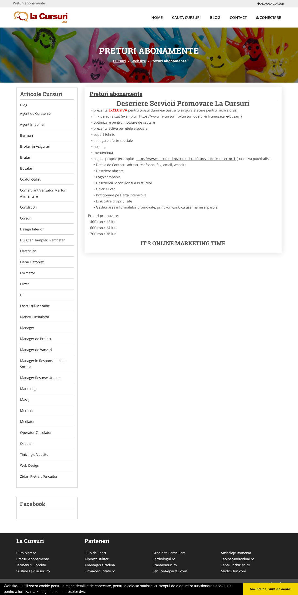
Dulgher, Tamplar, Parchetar (42, 240)
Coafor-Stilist (30, 179)
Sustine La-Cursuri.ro (33, 571)
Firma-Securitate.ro (100, 571)
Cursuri (119, 61)
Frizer (24, 284)
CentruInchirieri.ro (235, 565)
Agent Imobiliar (32, 124)
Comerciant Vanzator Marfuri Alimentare (43, 193)
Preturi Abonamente (32, 559)
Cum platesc (26, 552)
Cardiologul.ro (163, 559)
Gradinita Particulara (169, 552)
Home (157, 17)
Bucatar (26, 168)
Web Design (29, 465)
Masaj (25, 399)
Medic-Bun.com (233, 571)
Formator (27, 273)
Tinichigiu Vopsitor (35, 454)
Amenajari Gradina (100, 565)
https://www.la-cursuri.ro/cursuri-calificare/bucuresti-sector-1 (186, 158)
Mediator (27, 421)
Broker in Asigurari (35, 146)
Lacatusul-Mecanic (35, 305)
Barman (26, 135)
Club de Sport (95, 552)
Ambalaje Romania (236, 552)
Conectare (270, 17)
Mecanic (26, 410)
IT (21, 294)
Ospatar (26, 443)
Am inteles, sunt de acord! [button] (270, 589)
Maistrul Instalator (34, 316)
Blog (215, 17)
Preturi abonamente (116, 93)
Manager (27, 327)
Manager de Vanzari (36, 349)
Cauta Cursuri (186, 17)
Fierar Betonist (32, 262)
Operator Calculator (36, 432)
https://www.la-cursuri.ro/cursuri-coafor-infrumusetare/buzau (189, 116)
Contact (238, 17)
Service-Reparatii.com (169, 571)
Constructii (28, 207)
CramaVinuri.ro (164, 565)
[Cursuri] (43, 16)
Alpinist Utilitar (96, 559)
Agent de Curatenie (35, 113)
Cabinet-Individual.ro (237, 559)
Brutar (25, 157)
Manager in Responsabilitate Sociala (42, 363)
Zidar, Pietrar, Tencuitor (39, 476)
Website (139, 61)
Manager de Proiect (35, 338)
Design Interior (32, 229)
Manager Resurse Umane (40, 377)
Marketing (28, 388)
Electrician (28, 251)
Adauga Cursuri (272, 4)
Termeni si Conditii (31, 565)
